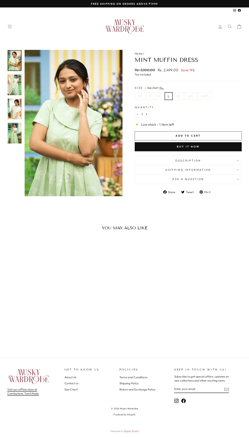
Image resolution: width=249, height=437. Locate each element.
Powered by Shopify (124, 414)
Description (188, 160)
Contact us (72, 383)
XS (140, 96)
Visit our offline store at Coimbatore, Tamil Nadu (23, 391)
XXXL (205, 96)
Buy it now (188, 146)
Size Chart (71, 389)
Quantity (144, 107)
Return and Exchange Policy (137, 389)
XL (178, 96)
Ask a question (188, 179)
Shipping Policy (129, 383)
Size (147, 88)
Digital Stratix (131, 431)
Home (139, 53)
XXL (191, 96)
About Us (70, 377)
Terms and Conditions (133, 377)
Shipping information (188, 169)
